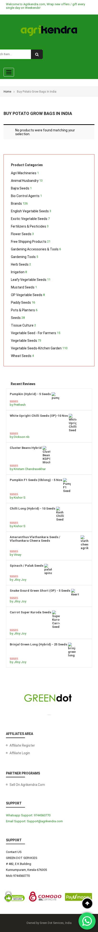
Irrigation (17, 272)
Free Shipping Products (28, 241)
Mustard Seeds (22, 287)
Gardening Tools (23, 257)
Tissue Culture (22, 325)
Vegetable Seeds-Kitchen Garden (36, 348)
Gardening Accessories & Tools (35, 249)
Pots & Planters (23, 310)
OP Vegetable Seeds (26, 295)
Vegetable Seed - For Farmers (33, 333)
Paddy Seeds (21, 302)
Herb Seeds (20, 264)
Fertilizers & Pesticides (28, 226)
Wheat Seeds (21, 356)
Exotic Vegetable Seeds (29, 219)
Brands (16, 203)
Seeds (16, 318)
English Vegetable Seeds (30, 211)
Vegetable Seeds (24, 340)
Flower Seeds (21, 234)
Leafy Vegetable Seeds (28, 280)
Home (7, 91)
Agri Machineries (23, 173)
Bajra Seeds (20, 188)
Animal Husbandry (25, 181)
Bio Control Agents (25, 196)
